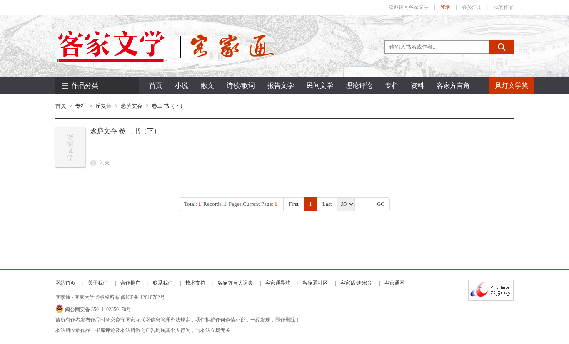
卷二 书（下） (168, 106)
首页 (155, 85)
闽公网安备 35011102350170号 (98, 309)
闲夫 (104, 163)
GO (380, 204)
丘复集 (103, 106)
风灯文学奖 (511, 85)
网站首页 (65, 283)
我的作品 (504, 7)
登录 (445, 7)
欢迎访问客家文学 (409, 7)
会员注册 (472, 7)
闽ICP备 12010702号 (143, 297)
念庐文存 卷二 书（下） (125, 130)
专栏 (80, 106)
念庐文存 (131, 106)
